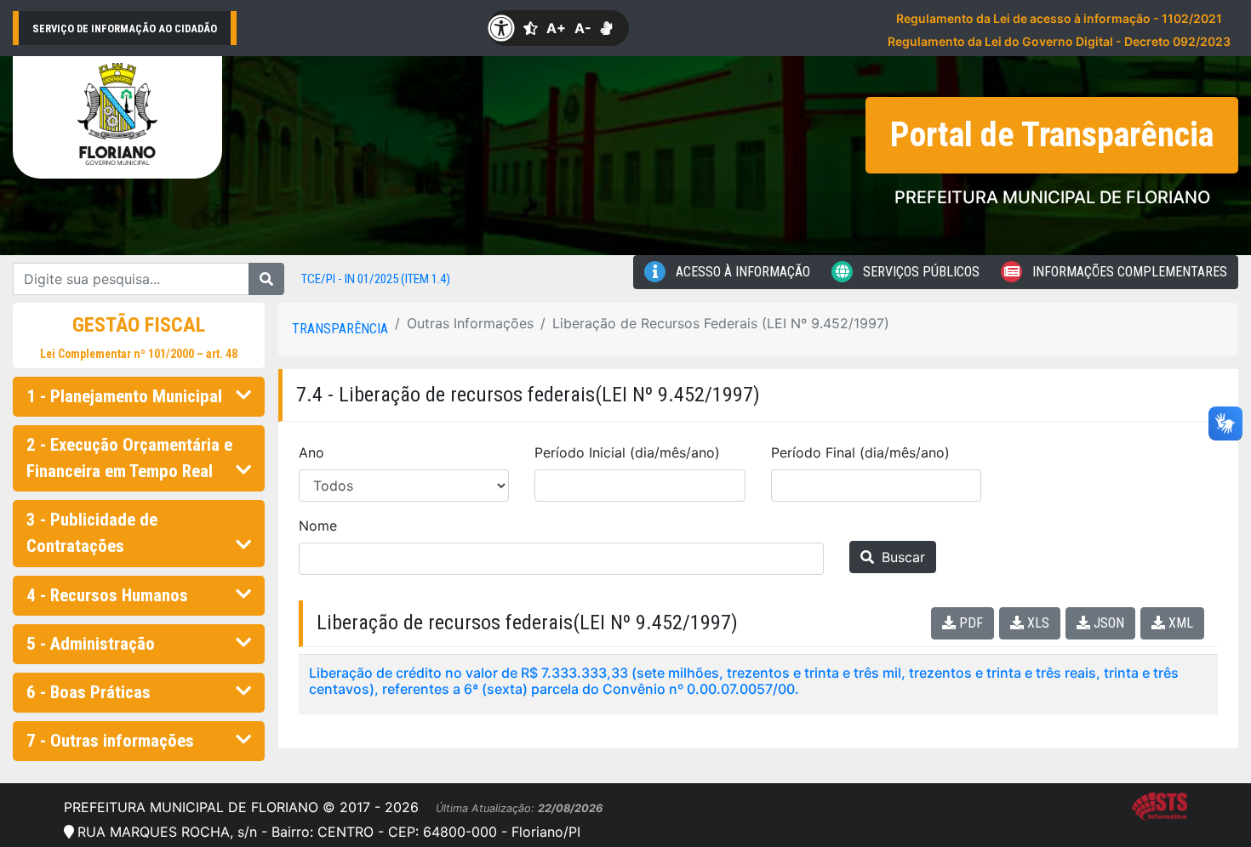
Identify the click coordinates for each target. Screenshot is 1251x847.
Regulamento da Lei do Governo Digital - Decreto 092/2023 (1059, 41)
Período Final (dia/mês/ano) (860, 452)
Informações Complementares (1128, 272)
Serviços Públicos (920, 272)
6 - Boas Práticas (88, 692)
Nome (318, 525)
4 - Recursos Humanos (107, 595)
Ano (311, 452)
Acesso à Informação (741, 272)
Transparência (340, 329)
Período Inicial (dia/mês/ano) (627, 452)
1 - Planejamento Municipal (124, 396)
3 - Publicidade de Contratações (91, 532)
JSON (1107, 623)
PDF (969, 623)
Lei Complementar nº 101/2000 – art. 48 (138, 354)
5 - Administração (90, 644)
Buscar (901, 557)
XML (1179, 623)
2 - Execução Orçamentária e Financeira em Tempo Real (129, 458)
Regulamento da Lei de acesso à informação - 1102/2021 (1059, 18)
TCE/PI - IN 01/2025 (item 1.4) (375, 279)
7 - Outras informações (110, 740)
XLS (1036, 623)
